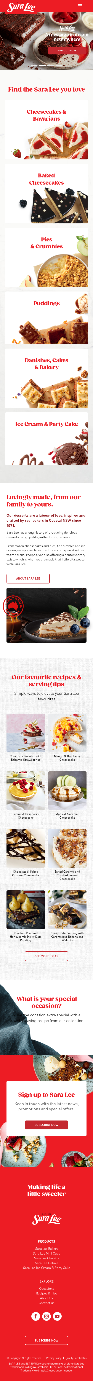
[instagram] (46, 1316)
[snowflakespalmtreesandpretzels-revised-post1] (25, 773)
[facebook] (35, 1316)
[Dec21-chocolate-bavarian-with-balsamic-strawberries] (25, 715)
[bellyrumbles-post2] (67, 892)
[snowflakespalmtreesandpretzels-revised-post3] (67, 773)
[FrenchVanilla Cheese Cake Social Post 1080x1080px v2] (67, 715)
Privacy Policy (53, 1358)
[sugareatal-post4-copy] (25, 892)
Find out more (67, 50)
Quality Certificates (76, 1358)
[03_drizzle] (25, 831)
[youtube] (57, 1316)
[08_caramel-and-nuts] (67, 831)
